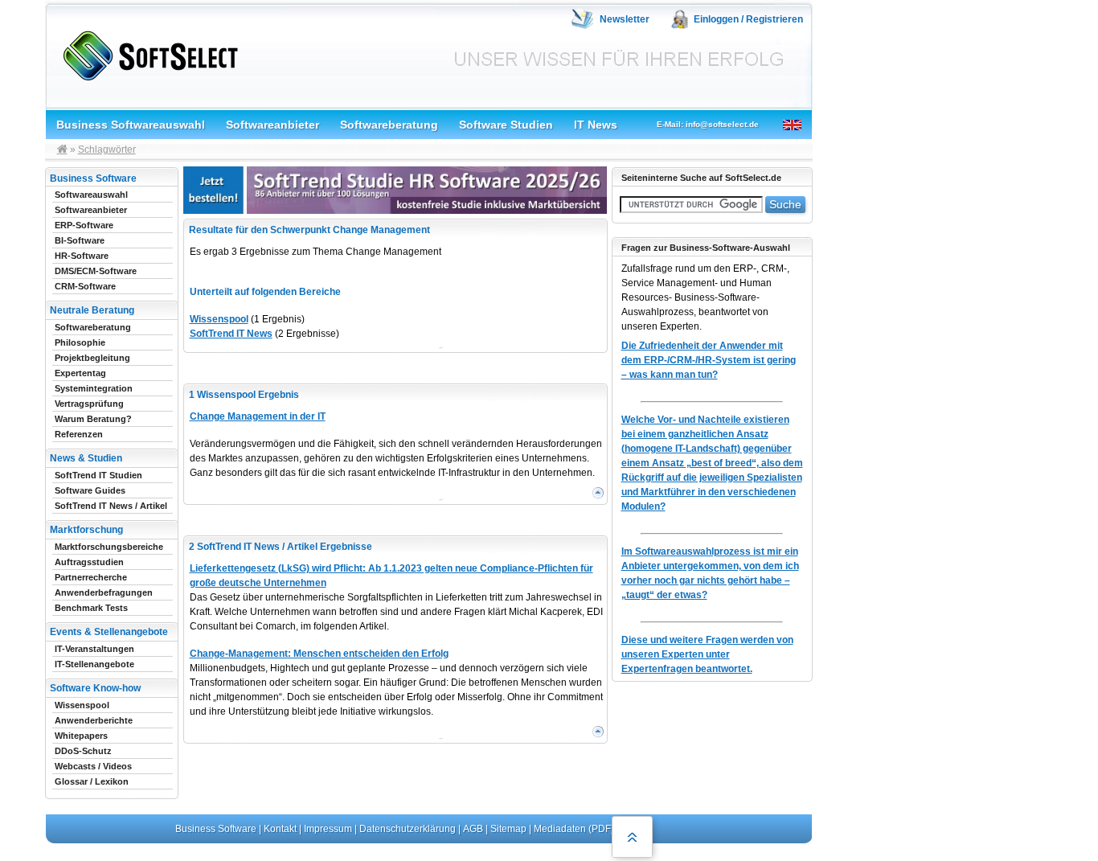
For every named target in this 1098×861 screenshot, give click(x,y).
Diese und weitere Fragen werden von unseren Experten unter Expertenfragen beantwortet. (707, 654)
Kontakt (280, 828)
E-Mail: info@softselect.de (708, 124)
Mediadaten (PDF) (574, 828)
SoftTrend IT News (231, 333)
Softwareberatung (389, 124)
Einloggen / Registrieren (748, 19)
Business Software (215, 828)
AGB (473, 828)
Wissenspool (219, 319)
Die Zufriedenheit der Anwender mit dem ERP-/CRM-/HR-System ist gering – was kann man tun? (708, 360)
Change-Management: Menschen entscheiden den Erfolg (319, 653)
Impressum (328, 828)
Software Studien (506, 124)
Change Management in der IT (258, 416)
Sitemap (508, 828)
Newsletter (624, 19)
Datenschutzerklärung (407, 828)
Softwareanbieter (272, 124)
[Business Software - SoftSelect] (147, 52)
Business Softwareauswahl (130, 124)
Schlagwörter (107, 149)
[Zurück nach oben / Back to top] (632, 837)
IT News (595, 124)
